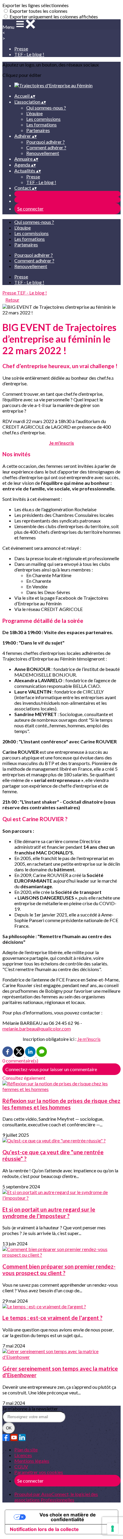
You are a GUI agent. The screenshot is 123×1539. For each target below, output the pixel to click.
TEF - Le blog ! (29, 54)
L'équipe (34, 113)
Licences (23, 1455)
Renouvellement (42, 153)
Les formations (41, 124)
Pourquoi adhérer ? (45, 142)
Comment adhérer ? (46, 147)
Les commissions (43, 119)
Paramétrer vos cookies (38, 1472)
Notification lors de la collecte (44, 1529)
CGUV (21, 1466)
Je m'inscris (89, 1039)
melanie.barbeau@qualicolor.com (36, 1028)
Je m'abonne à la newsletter (30, 1408)
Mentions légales (31, 1461)
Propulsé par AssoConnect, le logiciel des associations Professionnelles (56, 1496)
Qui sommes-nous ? (46, 107)
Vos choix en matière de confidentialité (67, 1517)
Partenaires (38, 130)
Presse (21, 48)
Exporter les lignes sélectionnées (35, 5)
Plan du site (26, 1449)
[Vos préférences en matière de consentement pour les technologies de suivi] (112, 1528)
